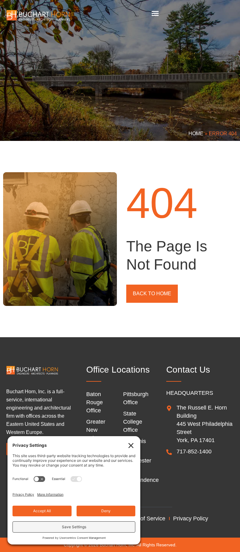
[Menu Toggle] (155, 13)
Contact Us (188, 369)
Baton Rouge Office (94, 402)
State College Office (132, 421)
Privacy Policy (190, 518)
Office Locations (118, 369)
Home (195, 133)
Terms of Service (144, 518)
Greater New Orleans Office (96, 434)
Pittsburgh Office (135, 398)
